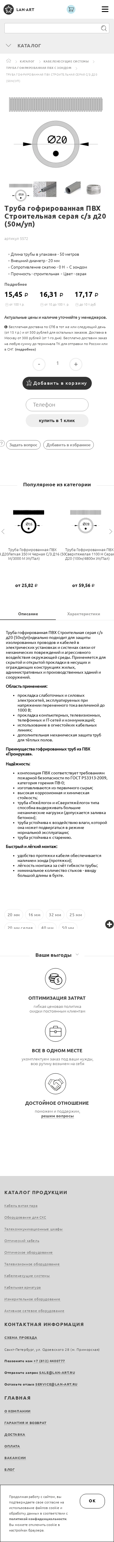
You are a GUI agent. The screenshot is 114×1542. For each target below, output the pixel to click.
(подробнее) (25, 349)
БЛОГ (9, 1469)
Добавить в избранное (68, 444)
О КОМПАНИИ (17, 1411)
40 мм (47, 928)
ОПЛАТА (12, 1446)
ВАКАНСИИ (15, 1458)
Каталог (27, 61)
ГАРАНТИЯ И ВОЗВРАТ (25, 1423)
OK (92, 1501)
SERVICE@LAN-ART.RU (56, 1384)
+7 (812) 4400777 (49, 1361)
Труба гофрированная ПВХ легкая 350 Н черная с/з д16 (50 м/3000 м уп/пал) (36, 554)
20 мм (14, 914)
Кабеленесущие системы (66, 61)
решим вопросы (57, 1116)
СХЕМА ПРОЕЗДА (20, 1337)
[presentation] (4, 532)
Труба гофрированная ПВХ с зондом (38, 67)
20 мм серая (20, 928)
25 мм (76, 914)
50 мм (68, 928)
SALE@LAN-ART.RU (57, 1372)
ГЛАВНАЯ (17, 1397)
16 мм (34, 914)
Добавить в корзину (60, 383)
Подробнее (15, 284)
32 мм (55, 914)
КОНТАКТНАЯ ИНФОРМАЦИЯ (44, 1324)
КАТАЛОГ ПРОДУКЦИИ (35, 1192)
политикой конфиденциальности (37, 1519)
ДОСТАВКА (14, 1434)
